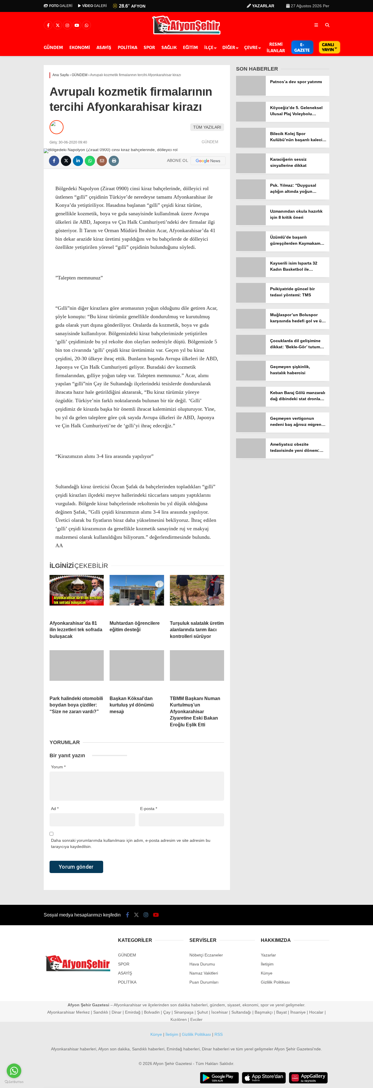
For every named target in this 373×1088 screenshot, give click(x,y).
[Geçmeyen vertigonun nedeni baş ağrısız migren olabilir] (251, 430)
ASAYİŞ (103, 47)
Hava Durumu (202, 964)
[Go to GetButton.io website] (14, 1082)
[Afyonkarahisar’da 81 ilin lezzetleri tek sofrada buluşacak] (77, 595)
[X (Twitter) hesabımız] (58, 25)
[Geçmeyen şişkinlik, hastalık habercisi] (251, 379)
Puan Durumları (204, 982)
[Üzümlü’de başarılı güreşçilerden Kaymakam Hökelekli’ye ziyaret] (251, 249)
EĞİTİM (190, 47)
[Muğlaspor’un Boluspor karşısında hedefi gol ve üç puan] (251, 327)
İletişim (267, 964)
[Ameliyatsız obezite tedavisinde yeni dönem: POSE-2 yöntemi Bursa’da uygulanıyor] (251, 456)
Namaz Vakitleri (203, 973)
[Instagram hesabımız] (67, 25)
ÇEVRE (251, 47)
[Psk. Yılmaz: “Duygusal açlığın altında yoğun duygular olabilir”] (251, 197)
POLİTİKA (127, 47)
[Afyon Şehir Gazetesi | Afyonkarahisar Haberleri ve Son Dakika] (187, 34)
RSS (218, 1034)
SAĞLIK (169, 47)
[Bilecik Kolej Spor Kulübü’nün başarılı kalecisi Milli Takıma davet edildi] (251, 146)
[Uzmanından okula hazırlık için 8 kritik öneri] (251, 223)
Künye (266, 973)
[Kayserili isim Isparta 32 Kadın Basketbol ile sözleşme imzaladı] (251, 275)
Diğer (228, 47)
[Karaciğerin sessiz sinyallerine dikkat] (251, 171)
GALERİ (60, 6)
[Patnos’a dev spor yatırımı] (251, 94)
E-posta (148, 808)
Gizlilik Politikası (275, 982)
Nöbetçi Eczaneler (206, 955)
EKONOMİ (79, 47)
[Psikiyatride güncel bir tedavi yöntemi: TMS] (251, 301)
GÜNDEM (53, 47)
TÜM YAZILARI (207, 127)
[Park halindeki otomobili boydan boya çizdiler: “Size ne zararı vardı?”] (77, 670)
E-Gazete (302, 47)
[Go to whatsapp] (14, 1070)
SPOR (149, 47)
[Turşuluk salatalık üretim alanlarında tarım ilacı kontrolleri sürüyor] (197, 595)
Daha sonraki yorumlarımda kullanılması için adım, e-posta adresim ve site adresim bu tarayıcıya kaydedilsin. (130, 843)
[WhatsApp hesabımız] (86, 25)
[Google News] (208, 160)
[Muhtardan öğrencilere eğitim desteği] (137, 595)
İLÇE (208, 47)
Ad (55, 808)
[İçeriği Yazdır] (114, 161)
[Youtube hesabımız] (77, 25)
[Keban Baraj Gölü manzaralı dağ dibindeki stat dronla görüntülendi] (251, 405)
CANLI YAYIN (328, 47)
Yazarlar (268, 955)
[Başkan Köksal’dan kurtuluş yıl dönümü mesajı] (137, 670)
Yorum (58, 767)
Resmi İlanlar (276, 47)
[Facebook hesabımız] (48, 25)
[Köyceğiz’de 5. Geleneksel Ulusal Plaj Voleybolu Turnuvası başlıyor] (251, 120)
